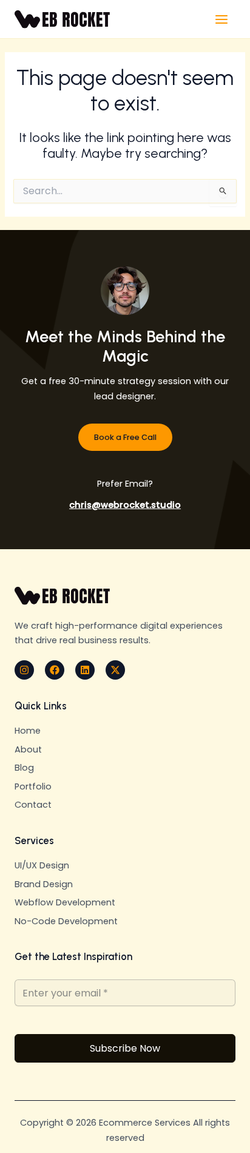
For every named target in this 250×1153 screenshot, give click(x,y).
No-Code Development (66, 921)
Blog (24, 768)
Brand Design (44, 884)
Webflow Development (65, 902)
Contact (33, 805)
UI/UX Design (42, 865)
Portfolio (33, 786)
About (28, 749)
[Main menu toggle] (221, 19)
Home (28, 731)
